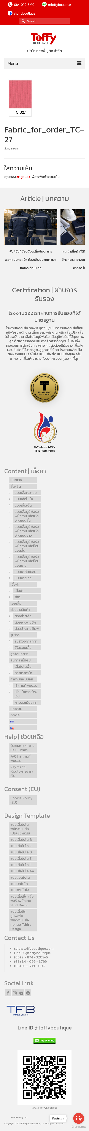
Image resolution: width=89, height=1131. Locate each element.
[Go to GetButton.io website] (79, 1126)
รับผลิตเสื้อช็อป (72, 328)
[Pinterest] (28, 992)
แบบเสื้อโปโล (29, 354)
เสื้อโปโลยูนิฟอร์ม (37, 336)
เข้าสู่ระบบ (23, 176)
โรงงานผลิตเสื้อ (17, 328)
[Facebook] (8, 992)
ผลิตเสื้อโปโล (68, 332)
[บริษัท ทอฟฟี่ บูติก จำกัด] (44, 39)
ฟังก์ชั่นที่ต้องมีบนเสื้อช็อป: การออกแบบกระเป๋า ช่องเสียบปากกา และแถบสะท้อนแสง (30, 259)
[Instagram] (15, 992)
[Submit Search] (22, 21)
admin (14, 148)
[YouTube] (21, 992)
